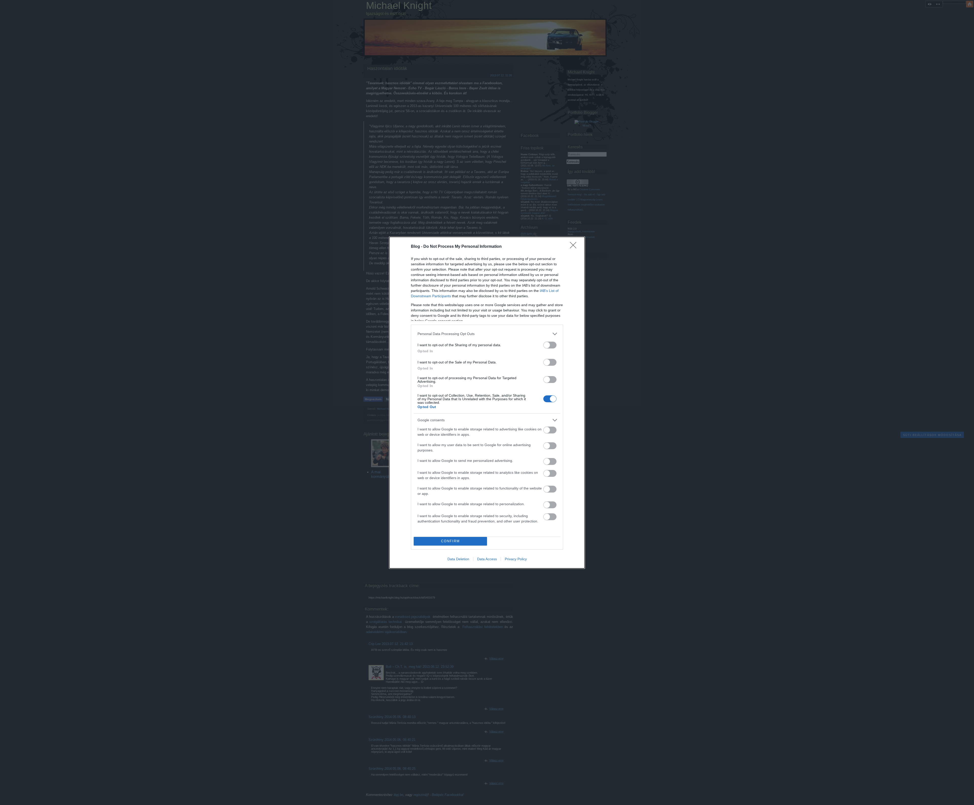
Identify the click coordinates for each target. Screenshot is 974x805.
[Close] (575, 247)
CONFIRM (450, 541)
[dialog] (487, 402)
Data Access (487, 559)
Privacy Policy (516, 559)
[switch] (549, 345)
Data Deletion (458, 559)
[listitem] (487, 334)
